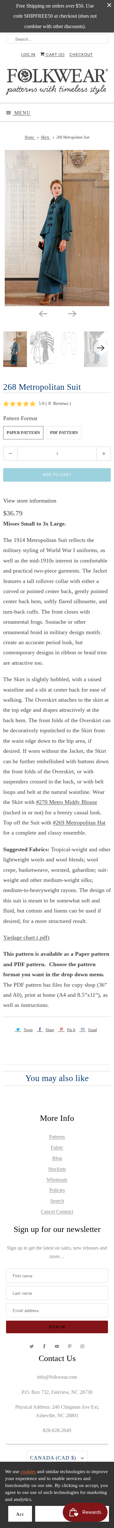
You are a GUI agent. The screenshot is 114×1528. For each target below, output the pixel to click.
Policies (57, 1190)
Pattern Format (20, 418)
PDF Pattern (64, 432)
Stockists (57, 1169)
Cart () (55, 54)
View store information (29, 500)
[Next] (72, 313)
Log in (28, 54)
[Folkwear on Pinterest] (70, 1346)
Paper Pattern (23, 432)
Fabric (57, 1147)
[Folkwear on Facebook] (44, 1346)
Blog (57, 1158)
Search (57, 1201)
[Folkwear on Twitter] (32, 1346)
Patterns (57, 1136)
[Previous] (42, 313)
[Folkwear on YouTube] (57, 1346)
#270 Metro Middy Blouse (66, 802)
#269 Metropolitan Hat (79, 822)
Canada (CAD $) (54, 1457)
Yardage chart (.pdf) (26, 937)
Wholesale (57, 1179)
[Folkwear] (57, 83)
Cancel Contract (57, 1211)
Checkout (81, 54)
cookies (28, 1471)
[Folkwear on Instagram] (82, 1346)
